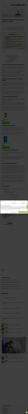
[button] (27, 207)
